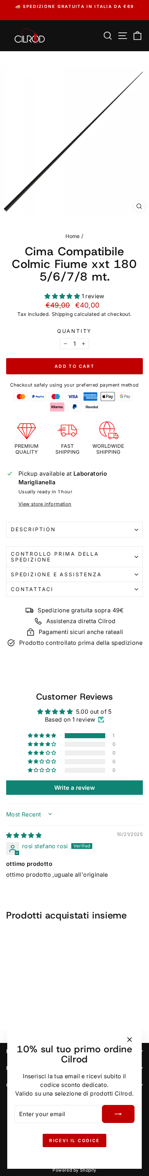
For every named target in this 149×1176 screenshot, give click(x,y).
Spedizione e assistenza (56, 574)
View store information (45, 504)
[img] (24, 835)
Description (33, 529)
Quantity (74, 331)
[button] (62, 296)
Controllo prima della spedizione (55, 557)
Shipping (62, 314)
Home (72, 236)
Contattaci (32, 589)
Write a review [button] (74, 787)
